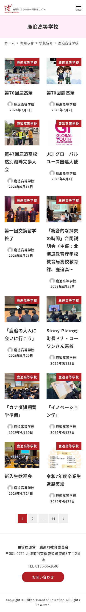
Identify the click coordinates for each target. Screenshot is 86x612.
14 (53, 518)
